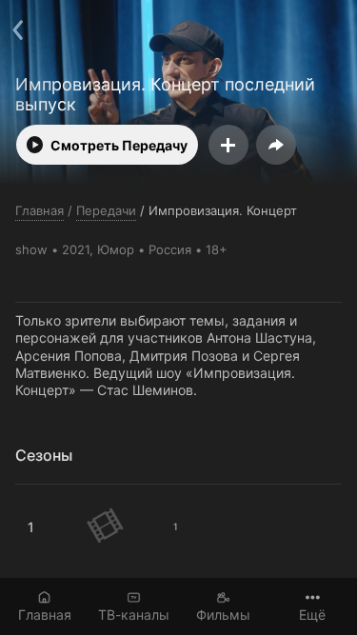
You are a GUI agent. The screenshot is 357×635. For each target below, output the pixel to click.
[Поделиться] (276, 145)
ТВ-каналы (133, 614)
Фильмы (223, 614)
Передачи (106, 210)
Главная (44, 614)
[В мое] (228, 145)
